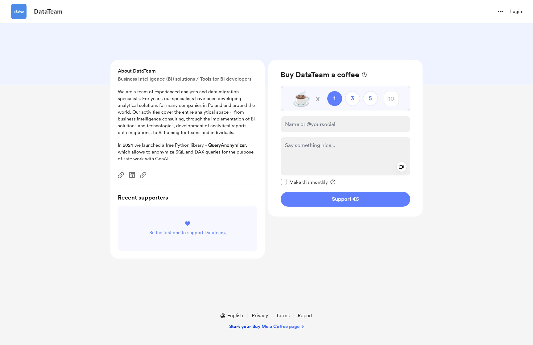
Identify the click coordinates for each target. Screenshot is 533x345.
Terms (283, 315)
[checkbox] (304, 182)
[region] (345, 138)
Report (305, 315)
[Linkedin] (132, 175)
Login (516, 11)
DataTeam (48, 11)
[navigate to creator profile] (19, 11)
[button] (500, 11)
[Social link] (121, 175)
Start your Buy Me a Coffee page (264, 326)
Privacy (260, 315)
